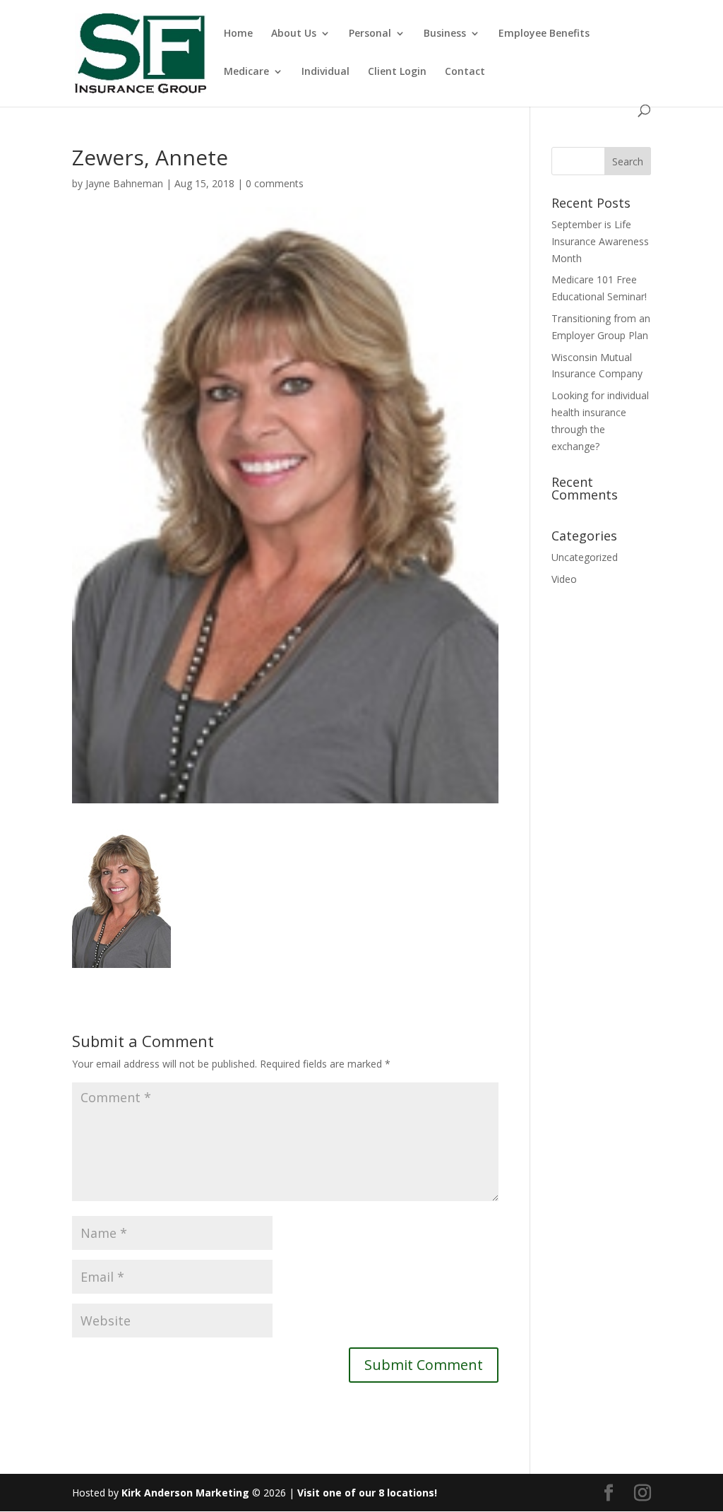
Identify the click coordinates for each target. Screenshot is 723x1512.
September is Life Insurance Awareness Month (600, 241)
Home (238, 34)
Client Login (397, 72)
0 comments (275, 183)
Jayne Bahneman (124, 183)
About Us (293, 34)
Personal (370, 34)
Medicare (246, 72)
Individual (325, 72)
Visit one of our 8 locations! (367, 1492)
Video (564, 579)
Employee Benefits (544, 34)
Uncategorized (584, 557)
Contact (465, 72)
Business (445, 34)
